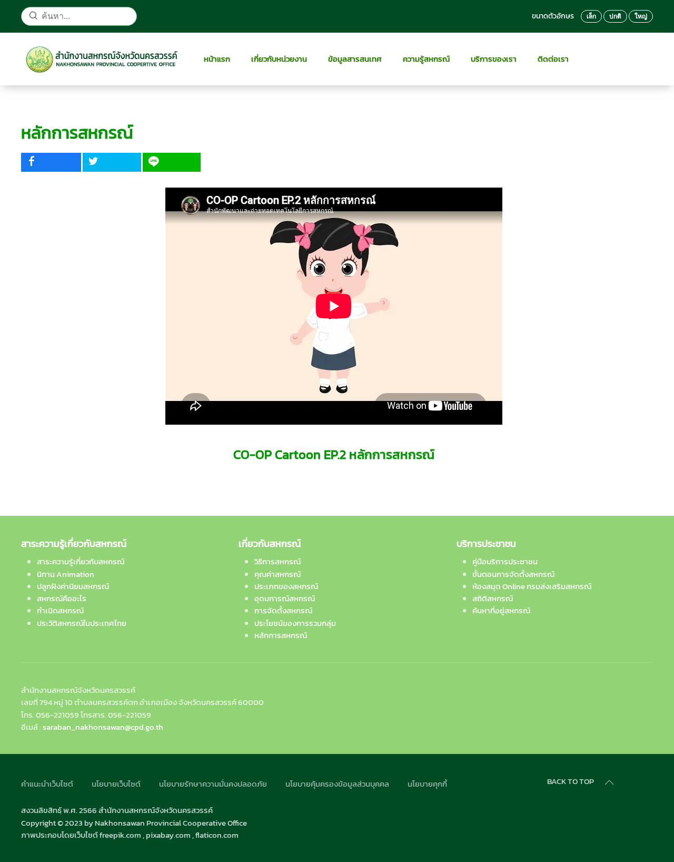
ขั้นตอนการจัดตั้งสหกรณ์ (513, 574)
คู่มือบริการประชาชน (505, 561)
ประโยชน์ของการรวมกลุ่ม (295, 623)
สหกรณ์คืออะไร (61, 598)
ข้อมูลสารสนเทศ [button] (355, 59)
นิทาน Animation (65, 574)
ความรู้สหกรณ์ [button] (426, 59)
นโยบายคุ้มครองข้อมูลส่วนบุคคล (337, 784)
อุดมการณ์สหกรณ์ (284, 598)
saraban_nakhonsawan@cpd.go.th (103, 727)
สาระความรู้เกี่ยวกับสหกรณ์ (80, 561)
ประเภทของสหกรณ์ (286, 586)
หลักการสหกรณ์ (280, 635)
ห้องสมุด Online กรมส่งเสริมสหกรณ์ (531, 586)
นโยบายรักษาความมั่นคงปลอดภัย (213, 784)
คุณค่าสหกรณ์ (277, 574)
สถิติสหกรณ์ (492, 598)
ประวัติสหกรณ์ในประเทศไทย (81, 623)
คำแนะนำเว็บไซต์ (47, 784)
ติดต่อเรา (553, 59)
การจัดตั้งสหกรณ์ (283, 610)
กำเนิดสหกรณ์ (60, 610)
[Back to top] (609, 782)
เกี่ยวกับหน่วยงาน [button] (279, 59)
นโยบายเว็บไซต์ (116, 784)
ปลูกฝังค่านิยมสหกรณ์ (73, 586)
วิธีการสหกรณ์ (277, 561)
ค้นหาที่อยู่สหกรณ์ (501, 610)
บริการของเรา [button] (494, 59)
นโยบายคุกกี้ (427, 784)
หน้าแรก (217, 59)
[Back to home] (102, 59)
